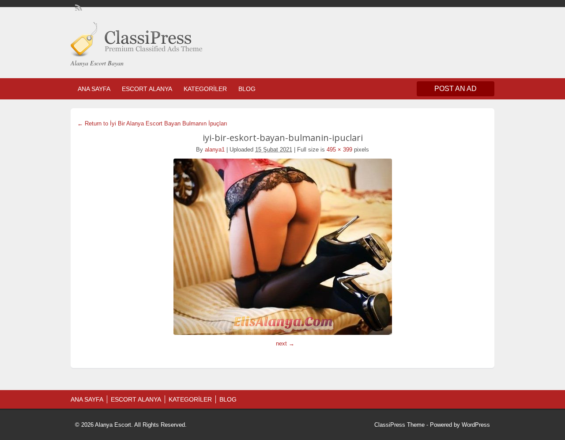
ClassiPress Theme (399, 424)
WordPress (476, 424)
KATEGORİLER (205, 88)
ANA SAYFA (94, 88)
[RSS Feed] (77, 7)
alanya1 (215, 149)
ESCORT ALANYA (147, 88)
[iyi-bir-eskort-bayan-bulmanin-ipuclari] (282, 247)
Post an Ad (455, 88)
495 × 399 (339, 149)
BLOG (247, 88)
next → (285, 343)
